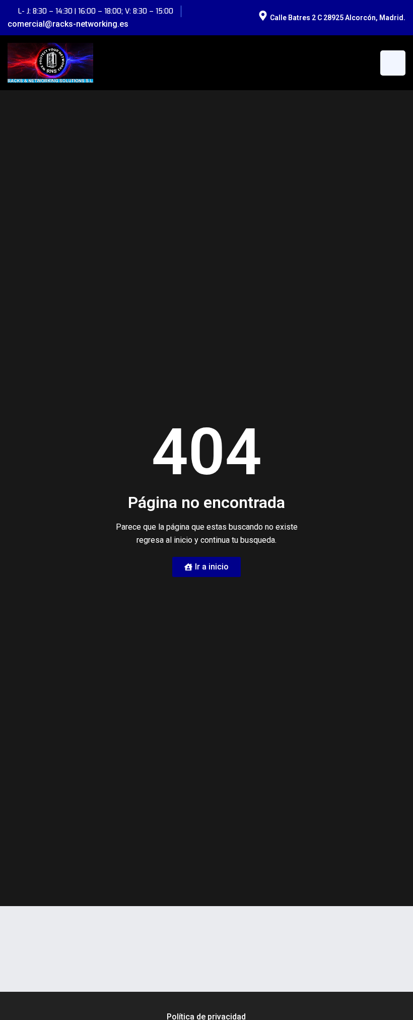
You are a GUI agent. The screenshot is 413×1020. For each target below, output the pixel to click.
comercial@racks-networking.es (68, 24)
